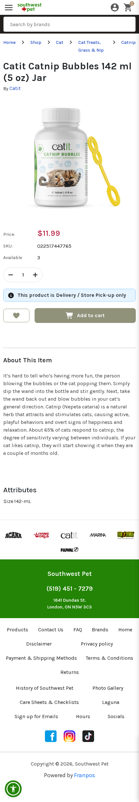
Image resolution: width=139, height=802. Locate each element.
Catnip (128, 42)
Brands (100, 630)
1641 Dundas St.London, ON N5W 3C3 (69, 603)
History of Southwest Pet (44, 688)
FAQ (77, 630)
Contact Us (50, 630)
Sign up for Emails (36, 716)
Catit (15, 88)
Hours (83, 716)
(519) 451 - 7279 (70, 588)
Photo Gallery (107, 688)
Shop (35, 42)
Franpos (84, 775)
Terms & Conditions (109, 658)
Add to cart (91, 315)
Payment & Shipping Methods (41, 658)
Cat (59, 42)
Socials (116, 716)
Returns (69, 672)
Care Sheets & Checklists (49, 702)
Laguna (110, 702)
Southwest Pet (70, 573)
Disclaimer (39, 644)
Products (17, 630)
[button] (13, 789)
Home (9, 42)
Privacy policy (97, 644)
